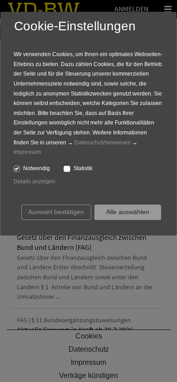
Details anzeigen (34, 181)
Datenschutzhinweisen (102, 142)
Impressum (27, 152)
